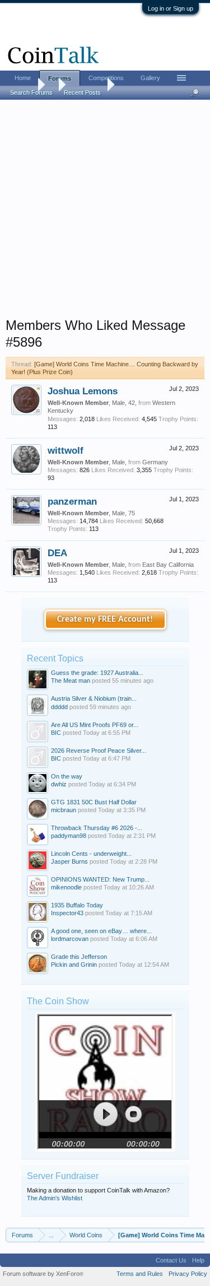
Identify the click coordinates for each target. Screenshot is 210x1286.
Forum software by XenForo (43, 1273)
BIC (56, 732)
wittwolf (65, 450)
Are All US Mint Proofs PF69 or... (94, 724)
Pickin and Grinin (74, 964)
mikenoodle (66, 887)
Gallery (150, 77)
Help (198, 1260)
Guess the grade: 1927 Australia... (97, 672)
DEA (57, 552)
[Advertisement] (105, 212)
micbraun (63, 810)
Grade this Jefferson (79, 956)
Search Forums (31, 92)
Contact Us (171, 1260)
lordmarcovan (69, 938)
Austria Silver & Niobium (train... (94, 698)
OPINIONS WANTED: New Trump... (100, 879)
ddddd (59, 706)
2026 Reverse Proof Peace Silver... (98, 750)
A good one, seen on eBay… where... (101, 931)
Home (23, 77)
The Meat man (70, 680)
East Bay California (168, 564)
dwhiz (59, 784)
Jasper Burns (69, 861)
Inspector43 (67, 913)
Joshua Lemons (83, 391)
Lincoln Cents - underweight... (91, 853)
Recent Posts (82, 92)
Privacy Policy (188, 1273)
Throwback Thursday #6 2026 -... (96, 827)
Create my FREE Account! (105, 619)
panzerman (72, 501)
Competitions (106, 77)
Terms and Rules (139, 1273)
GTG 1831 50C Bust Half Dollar (94, 802)
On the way (66, 776)
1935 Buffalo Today (77, 905)
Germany (155, 462)
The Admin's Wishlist (54, 1198)
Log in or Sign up (170, 8)
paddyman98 (68, 835)
